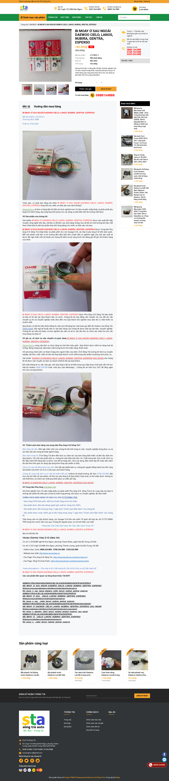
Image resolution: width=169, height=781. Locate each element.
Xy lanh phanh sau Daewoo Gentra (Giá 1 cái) (137, 675)
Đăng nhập (138, 1)
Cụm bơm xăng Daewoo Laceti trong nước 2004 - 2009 (111, 675)
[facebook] (21, 761)
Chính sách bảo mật (93, 720)
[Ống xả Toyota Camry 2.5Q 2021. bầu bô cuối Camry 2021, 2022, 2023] (127, 159)
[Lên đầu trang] (158, 545)
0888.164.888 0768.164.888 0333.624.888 (134, 51)
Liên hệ (99, 17)
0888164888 (105, 95)
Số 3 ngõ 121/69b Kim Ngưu (70, 9)
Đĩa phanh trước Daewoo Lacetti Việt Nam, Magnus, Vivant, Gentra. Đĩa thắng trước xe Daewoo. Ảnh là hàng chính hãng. (141, 192)
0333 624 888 (95, 9)
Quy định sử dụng (92, 730)
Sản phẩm (76, 17)
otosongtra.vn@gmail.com (32, 753)
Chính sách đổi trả (93, 727)
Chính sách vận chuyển (94, 723)
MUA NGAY (106, 89)
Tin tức (88, 17)
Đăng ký (147, 1)
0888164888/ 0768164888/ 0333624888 (37, 749)
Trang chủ (52, 17)
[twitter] (26, 761)
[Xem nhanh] (31, 660)
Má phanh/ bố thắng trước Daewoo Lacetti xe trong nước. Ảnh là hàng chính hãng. (141, 173)
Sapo (118, 777)
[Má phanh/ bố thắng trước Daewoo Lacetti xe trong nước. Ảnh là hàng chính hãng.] (127, 174)
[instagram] (32, 761)
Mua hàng (30, 679)
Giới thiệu (64, 17)
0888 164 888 (113, 9)
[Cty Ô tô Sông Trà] (24, 8)
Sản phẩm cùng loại (33, 643)
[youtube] (38, 761)
